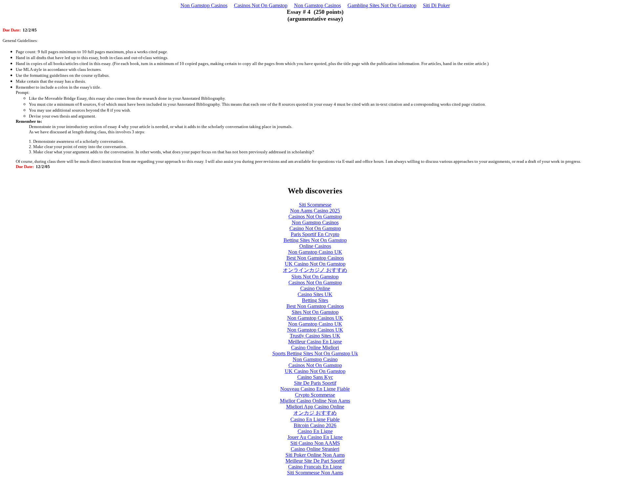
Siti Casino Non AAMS (315, 443)
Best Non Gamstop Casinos (315, 258)
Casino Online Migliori (315, 347)
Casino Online (315, 288)
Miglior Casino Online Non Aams (315, 401)
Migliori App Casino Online (315, 406)
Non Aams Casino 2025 (315, 210)
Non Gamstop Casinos (203, 5)
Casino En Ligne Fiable (315, 419)
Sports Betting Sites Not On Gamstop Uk (315, 353)
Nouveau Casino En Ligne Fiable (315, 389)
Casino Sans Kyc (315, 377)
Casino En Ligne (315, 431)
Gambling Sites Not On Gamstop (381, 5)
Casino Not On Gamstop (315, 228)
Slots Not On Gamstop (315, 276)
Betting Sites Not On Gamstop (315, 240)
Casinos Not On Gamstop (260, 5)
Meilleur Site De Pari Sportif (315, 461)
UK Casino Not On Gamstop (315, 264)
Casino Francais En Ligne (315, 467)
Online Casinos (315, 246)
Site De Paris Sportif (315, 383)
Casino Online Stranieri (315, 449)
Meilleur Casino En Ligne (315, 341)
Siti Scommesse (315, 205)
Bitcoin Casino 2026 (315, 425)
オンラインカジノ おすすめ (315, 270)
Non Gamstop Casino (315, 359)
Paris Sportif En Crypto (315, 234)
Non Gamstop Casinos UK (315, 318)
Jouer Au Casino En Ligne (315, 437)
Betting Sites (315, 300)
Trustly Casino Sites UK (315, 336)
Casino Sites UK (315, 294)
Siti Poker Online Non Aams (315, 455)
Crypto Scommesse (315, 395)
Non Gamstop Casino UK (315, 252)
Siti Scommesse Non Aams (315, 472)
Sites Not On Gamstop (315, 312)
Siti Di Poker (436, 5)
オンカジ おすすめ (315, 413)
